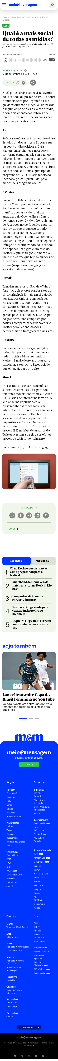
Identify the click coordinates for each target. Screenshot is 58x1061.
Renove (37, 926)
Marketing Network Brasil (17, 946)
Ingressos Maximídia (38, 964)
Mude (36, 897)
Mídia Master (12, 937)
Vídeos (9, 830)
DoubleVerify (39, 904)
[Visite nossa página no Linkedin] (36, 1056)
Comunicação (12, 793)
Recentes (16, 561)
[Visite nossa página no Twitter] (22, 1056)
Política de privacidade (39, 936)
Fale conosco (39, 941)
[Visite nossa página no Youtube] (43, 1056)
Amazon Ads (39, 857)
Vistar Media (39, 877)
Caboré (9, 886)
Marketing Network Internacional (15, 991)
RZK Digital (39, 900)
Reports (9, 845)
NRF (8, 867)
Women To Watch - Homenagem (14, 969)
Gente (9, 805)
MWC (8, 863)
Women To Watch (13, 816)
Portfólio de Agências (15, 841)
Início (5, 17)
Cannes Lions (12, 855)
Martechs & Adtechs (39, 839)
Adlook (37, 907)
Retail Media (39, 823)
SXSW (8, 859)
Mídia (12, 17)
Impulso (37, 866)
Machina (37, 881)
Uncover (37, 893)
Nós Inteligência (41, 873)
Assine (36, 923)
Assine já (29, 764)
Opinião (9, 808)
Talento (37, 813)
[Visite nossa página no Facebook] (15, 1056)
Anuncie (37, 930)
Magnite (37, 889)
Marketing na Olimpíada (40, 801)
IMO (36, 853)
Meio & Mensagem (12, 70)
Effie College (11, 1006)
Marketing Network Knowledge (15, 962)
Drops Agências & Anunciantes (42, 808)
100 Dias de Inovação (39, 795)
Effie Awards (11, 882)
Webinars (10, 834)
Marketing (10, 797)
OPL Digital (39, 862)
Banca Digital (12, 837)
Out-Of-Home (40, 834)
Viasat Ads (38, 885)
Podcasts (10, 826)
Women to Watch (41, 951)
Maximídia (10, 878)
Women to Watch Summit (17, 927)
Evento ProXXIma (14, 874)
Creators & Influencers (39, 829)
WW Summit (11, 870)
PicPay (37, 869)
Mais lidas (42, 561)
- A (6, 82)
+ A (12, 82)
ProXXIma (10, 812)
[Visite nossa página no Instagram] (29, 1056)
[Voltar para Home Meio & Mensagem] (26, 5)
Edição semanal (40, 947)
